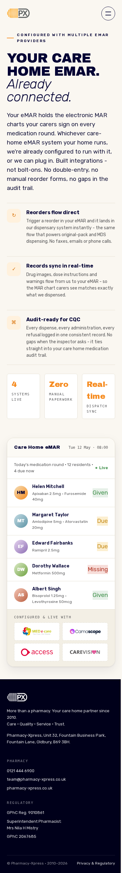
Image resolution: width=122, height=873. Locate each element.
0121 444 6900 (20, 770)
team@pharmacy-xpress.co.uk (36, 779)
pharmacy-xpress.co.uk (30, 788)
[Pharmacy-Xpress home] (18, 13)
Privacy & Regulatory (96, 863)
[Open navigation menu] (108, 13)
